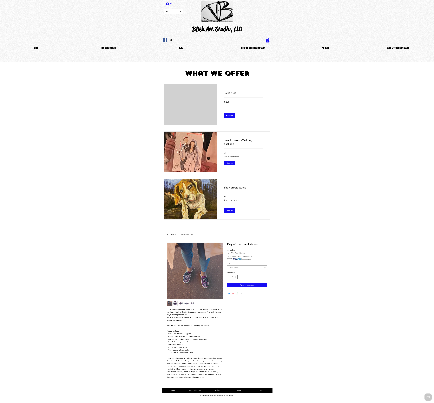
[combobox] (247, 268)
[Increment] (235, 277)
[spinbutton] (232, 277)
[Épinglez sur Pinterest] (233, 293)
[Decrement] (229, 277)
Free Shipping (240, 253)
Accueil (170, 234)
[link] (243, 93)
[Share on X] (241, 293)
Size (229, 263)
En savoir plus (246, 259)
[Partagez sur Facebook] (228, 293)
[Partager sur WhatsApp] (237, 293)
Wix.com (231, 395)
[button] (229, 115)
